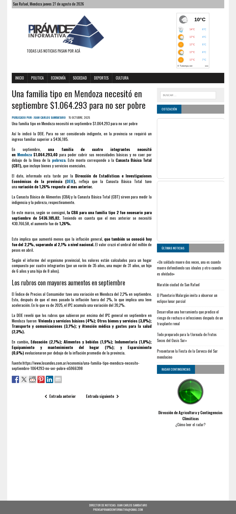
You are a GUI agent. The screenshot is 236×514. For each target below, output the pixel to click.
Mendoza (24, 154)
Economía (58, 78)
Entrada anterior (62, 396)
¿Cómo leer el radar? (190, 424)
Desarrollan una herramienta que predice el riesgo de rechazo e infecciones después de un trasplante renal (190, 317)
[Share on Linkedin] (49, 379)
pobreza (58, 160)
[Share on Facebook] (15, 379)
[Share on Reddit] (32, 379)
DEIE (70, 181)
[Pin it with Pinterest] (41, 379)
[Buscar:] (188, 94)
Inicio (19, 78)
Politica (37, 78)
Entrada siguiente (100, 396)
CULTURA (122, 78)
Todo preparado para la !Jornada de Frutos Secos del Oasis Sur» (187, 337)
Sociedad (80, 78)
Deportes (101, 78)
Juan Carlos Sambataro (49, 117)
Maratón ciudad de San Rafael (178, 284)
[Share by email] (58, 379)
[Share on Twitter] (24, 379)
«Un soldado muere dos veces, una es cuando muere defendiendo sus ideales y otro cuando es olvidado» (189, 268)
